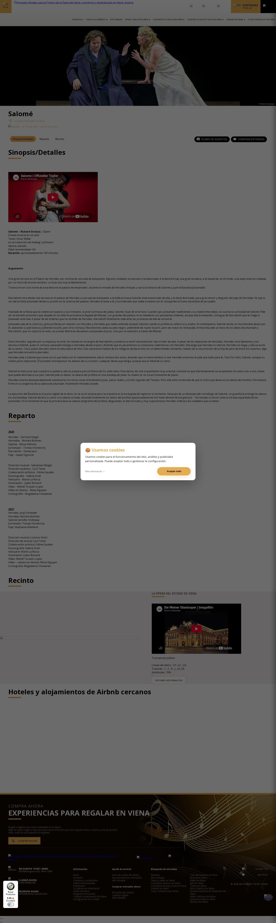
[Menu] (16, 883)
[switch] (11, 904)
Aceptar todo (174, 471)
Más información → (95, 471)
